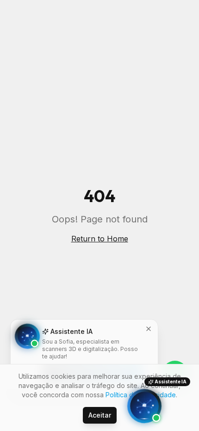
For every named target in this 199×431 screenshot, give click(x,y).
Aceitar (99, 415)
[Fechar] (148, 328)
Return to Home (99, 238)
